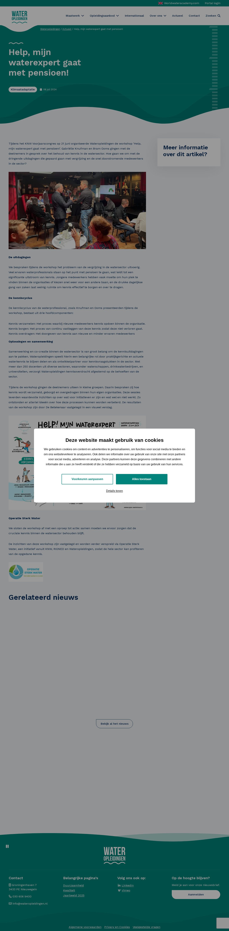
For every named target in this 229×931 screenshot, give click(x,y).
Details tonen (114, 490)
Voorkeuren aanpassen (87, 478)
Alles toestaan (141, 478)
